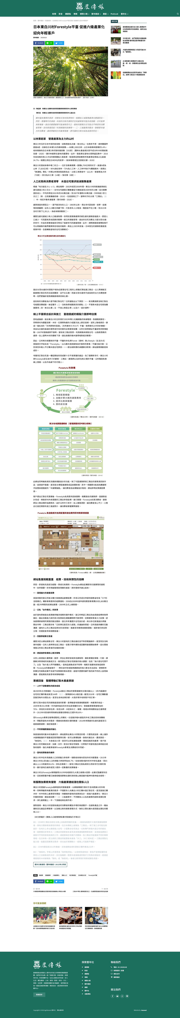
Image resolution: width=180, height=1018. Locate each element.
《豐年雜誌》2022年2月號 (55, 864)
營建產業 (48, 875)
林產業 (41, 875)
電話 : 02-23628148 (120, 967)
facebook (40, 43)
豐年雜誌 (36, 38)
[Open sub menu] (88, 14)
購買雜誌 (117, 977)
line (51, 43)
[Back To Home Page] (51, 964)
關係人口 (64, 875)
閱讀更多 (39, 994)
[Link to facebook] (112, 996)
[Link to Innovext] (144, 1010)
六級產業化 (56, 875)
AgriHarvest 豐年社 (50, 1010)
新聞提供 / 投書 (119, 970)
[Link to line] (127, 996)
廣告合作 (117, 974)
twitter (60, 43)
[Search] (178, 13)
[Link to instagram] (122, 996)
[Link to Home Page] (90, 5)
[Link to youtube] (117, 996)
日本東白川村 (82, 875)
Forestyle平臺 (92, 875)
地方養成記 (72, 875)
